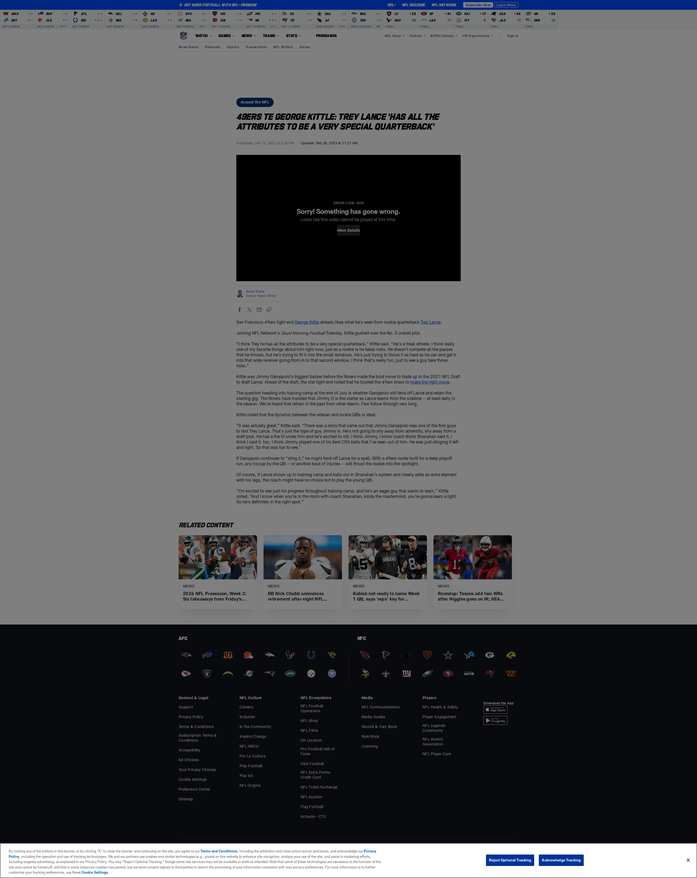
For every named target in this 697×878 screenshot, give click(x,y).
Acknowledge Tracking (561, 860)
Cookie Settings (94, 872)
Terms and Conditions (218, 851)
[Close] (688, 860)
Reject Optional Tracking (510, 860)
